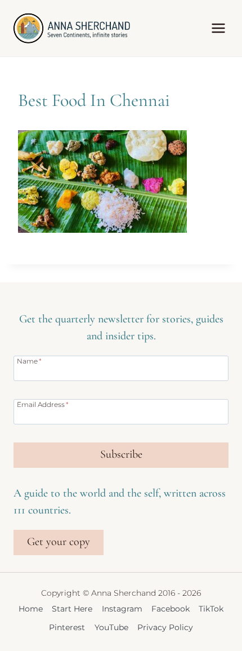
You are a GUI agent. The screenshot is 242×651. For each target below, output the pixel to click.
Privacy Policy (165, 627)
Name (29, 361)
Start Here (72, 609)
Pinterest (67, 627)
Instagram (122, 609)
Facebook (170, 609)
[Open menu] (218, 28)
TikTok (211, 609)
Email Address (43, 404)
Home (31, 609)
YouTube (111, 627)
